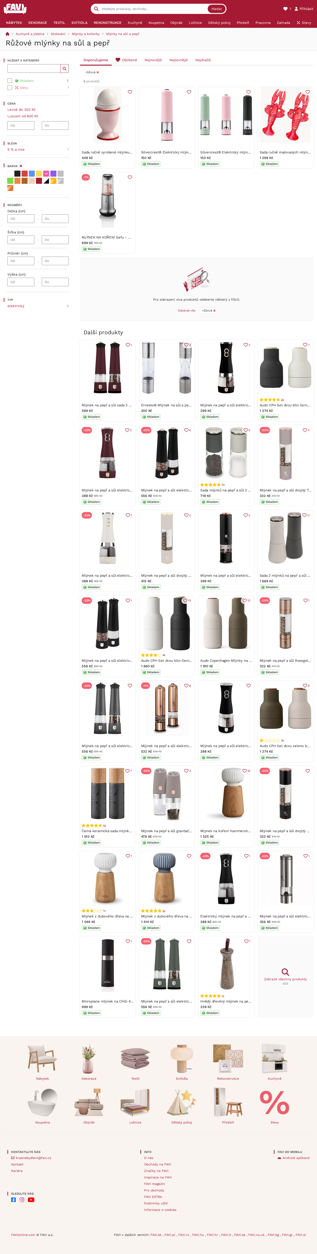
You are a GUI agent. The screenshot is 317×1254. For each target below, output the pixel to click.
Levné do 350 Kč (21, 110)
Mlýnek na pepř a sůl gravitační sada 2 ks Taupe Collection (189, 831)
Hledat (216, 9)
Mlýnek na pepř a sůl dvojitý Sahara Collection (179, 575)
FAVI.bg (274, 1235)
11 (308, 515)
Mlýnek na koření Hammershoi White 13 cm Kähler (242, 831)
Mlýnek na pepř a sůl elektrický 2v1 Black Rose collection (247, 405)
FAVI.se (240, 1235)
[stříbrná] (61, 181)
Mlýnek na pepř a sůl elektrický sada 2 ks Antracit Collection (131, 746)
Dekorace (88, 1078)
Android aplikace (296, 1158)
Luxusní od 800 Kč (22, 116)
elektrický (15, 306)
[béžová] (32, 181)
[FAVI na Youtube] (31, 1199)
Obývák (89, 1122)
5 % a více (16, 149)
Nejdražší (203, 60)
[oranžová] (17, 181)
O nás (148, 1158)
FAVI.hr (213, 1235)
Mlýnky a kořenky (86, 34)
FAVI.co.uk (257, 1235)
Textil (135, 1078)
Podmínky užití (156, 1203)
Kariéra (17, 1171)
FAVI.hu (198, 1235)
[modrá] (32, 174)
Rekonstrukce (228, 1078)
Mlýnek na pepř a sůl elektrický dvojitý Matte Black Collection (251, 746)
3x (282, 399)
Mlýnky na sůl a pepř (122, 34)
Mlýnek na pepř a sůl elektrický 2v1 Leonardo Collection (128, 490)
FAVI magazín (154, 1184)
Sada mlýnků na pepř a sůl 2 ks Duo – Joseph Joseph (244, 490)
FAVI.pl (170, 1235)
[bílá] (10, 174)
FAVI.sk (156, 1235)
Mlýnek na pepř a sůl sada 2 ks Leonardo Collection (124, 405)
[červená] (25, 174)
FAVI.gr (288, 1235)
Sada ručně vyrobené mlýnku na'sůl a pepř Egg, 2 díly (125, 152)
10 (189, 600)
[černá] (17, 174)
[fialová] (53, 174)
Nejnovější (153, 60)
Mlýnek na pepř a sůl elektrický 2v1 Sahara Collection (126, 575)
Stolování (58, 34)
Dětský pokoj (181, 1122)
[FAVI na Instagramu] (21, 1199)
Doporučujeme (96, 60)
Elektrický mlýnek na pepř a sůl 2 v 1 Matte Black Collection (249, 916)
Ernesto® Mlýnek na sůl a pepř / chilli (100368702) (182, 405)
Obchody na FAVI (157, 1164)
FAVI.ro (184, 1235)
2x (163, 910)
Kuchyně (274, 1078)
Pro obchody (154, 1190)
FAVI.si (301, 1235)
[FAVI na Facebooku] (13, 1199)
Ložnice (135, 1122)
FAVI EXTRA (153, 1197)
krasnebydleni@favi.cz (33, 1158)
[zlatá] (53, 181)
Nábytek (42, 1078)
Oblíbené (129, 60)
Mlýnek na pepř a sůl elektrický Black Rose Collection (244, 575)
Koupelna (42, 1122)
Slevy (275, 1122)
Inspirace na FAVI (158, 1177)
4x (104, 825)
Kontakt (17, 1164)
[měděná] (10, 188)
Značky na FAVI (156, 1171)
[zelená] (10, 181)
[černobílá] (46, 181)
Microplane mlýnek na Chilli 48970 (110, 1001)
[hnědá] (25, 181)
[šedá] (61, 174)
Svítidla (182, 1078)
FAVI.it (226, 1235)
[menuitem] (14, 23)
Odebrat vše (187, 310)
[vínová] (39, 181)
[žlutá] (39, 174)
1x (223, 995)
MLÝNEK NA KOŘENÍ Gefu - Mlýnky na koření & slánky (126, 237)
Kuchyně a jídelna (30, 34)
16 (248, 771)
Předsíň (228, 1122)
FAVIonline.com (23, 1235)
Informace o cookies (160, 1210)
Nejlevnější (178, 60)
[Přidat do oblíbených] (130, 92)
